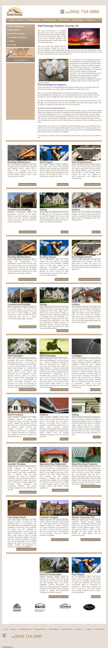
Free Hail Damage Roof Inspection (52, 85)
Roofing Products (49, 20)
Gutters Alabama (94, 327)
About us (21, 20)
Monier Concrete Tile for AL (90, 539)
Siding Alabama (62, 330)
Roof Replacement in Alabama (89, 279)
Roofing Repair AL (61, 279)
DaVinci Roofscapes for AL (58, 597)
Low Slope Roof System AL (26, 549)
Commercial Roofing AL (27, 232)
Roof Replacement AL (92, 184)
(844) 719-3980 (84, 11)
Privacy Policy (99, 629)
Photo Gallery (64, 20)
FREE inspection (58, 100)
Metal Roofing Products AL (91, 486)
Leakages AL (95, 389)
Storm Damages (78, 20)
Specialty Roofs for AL (60, 490)
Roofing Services (34, 20)
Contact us (91, 20)
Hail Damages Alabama (28, 389)
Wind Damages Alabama (59, 389)
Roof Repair (14, 30)
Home (12, 20)
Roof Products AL (30, 439)
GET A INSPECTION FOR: (21, 54)
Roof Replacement (17, 34)
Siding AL (64, 232)
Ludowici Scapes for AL (60, 539)
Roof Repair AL (62, 184)
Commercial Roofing (18, 37)
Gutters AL (96, 232)
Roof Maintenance (17, 26)
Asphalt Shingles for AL (28, 492)
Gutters (12, 45)
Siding (11, 41)
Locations (88, 629)
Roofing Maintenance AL (27, 184)
